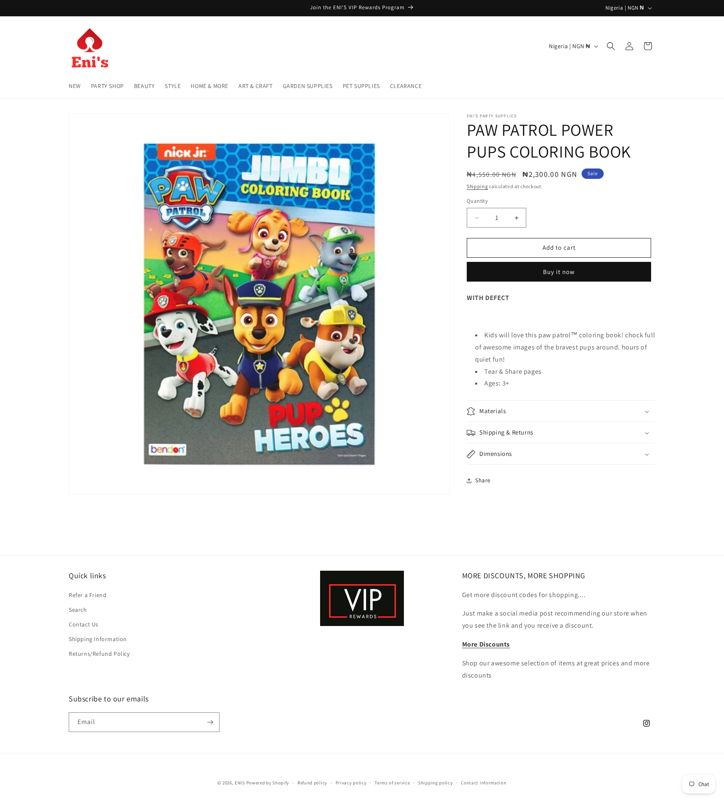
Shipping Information (98, 639)
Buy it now (559, 272)
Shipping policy (435, 783)
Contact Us (83, 624)
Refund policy (312, 783)
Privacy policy (351, 783)
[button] (611, 46)
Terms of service (392, 783)
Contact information (483, 783)
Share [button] (483, 480)
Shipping (477, 186)
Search (78, 609)
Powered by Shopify (268, 783)
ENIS (240, 783)
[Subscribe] (210, 722)
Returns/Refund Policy (99, 653)
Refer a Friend (87, 595)
